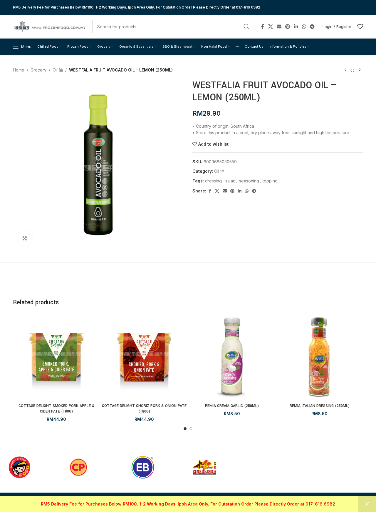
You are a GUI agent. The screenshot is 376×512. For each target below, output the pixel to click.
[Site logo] (49, 26)
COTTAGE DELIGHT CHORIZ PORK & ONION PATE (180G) (144, 408)
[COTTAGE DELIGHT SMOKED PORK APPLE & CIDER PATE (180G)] (56, 356)
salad (230, 180)
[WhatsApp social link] (304, 26)
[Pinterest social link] (287, 26)
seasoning (249, 180)
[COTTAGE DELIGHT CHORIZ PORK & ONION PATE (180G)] (144, 356)
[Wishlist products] (360, 26)
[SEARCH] (246, 26)
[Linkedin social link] (296, 26)
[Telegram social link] (312, 26)
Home (18, 69)
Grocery (38, 69)
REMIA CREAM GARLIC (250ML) (232, 405)
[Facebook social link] (262, 26)
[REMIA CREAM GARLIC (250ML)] (232, 356)
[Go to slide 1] (185, 428)
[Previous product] (345, 70)
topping (270, 180)
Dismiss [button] (367, 504)
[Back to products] (352, 70)
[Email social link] (279, 26)
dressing (213, 180)
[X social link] (270, 26)
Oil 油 (58, 69)
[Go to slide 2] (190, 428)
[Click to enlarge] (24, 238)
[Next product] (359, 70)
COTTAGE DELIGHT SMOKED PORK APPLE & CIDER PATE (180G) (57, 408)
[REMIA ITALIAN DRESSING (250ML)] (319, 356)
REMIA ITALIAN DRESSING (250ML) (320, 405)
